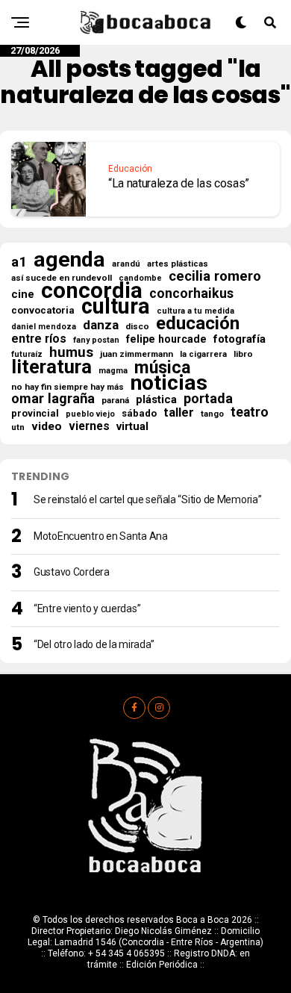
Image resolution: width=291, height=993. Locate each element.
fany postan (96, 340)
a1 (19, 262)
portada (208, 399)
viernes (89, 426)
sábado (139, 413)
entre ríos (38, 339)
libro (243, 354)
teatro (250, 412)
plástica (156, 399)
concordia (92, 290)
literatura (51, 367)
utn (18, 427)
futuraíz (27, 354)
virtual (132, 426)
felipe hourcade (166, 339)
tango (212, 414)
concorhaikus (191, 293)
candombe (140, 278)
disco (137, 326)
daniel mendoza (43, 326)
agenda (69, 260)
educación (198, 323)
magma (113, 371)
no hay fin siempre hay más (67, 387)
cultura (115, 306)
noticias (169, 383)
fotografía (239, 339)
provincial (35, 413)
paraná (115, 400)
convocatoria (43, 310)
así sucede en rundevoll (61, 278)
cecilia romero (215, 276)
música (162, 368)
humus (71, 352)
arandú (126, 264)
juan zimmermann (136, 354)
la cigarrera (203, 354)
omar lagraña (53, 399)
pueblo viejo (90, 414)
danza (101, 325)
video (46, 426)
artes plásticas (177, 264)
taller (178, 413)
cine (22, 294)
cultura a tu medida (195, 311)
